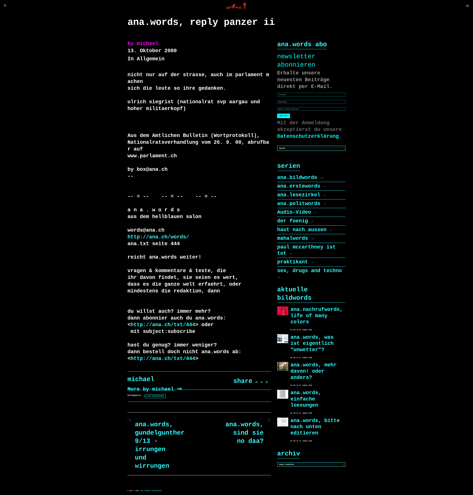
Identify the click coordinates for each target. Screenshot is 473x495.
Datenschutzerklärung (308, 136)
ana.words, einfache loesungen (305, 399)
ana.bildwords (300, 178)
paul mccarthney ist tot (306, 250)
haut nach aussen (304, 230)
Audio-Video (296, 212)
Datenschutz (157, 490)
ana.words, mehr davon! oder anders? (313, 371)
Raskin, (149, 490)
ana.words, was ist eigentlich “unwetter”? (312, 343)
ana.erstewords (301, 186)
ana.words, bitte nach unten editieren (315, 427)
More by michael (152, 389)
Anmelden (283, 116)
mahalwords (295, 238)
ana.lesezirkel (301, 195)
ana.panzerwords (155, 396)
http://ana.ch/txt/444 (163, 325)
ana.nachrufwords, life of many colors (316, 316)
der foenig (295, 221)
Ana (141, 490)
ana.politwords (301, 204)
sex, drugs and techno (309, 273)
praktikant (295, 262)
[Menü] (467, 6)
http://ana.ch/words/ (158, 237)
